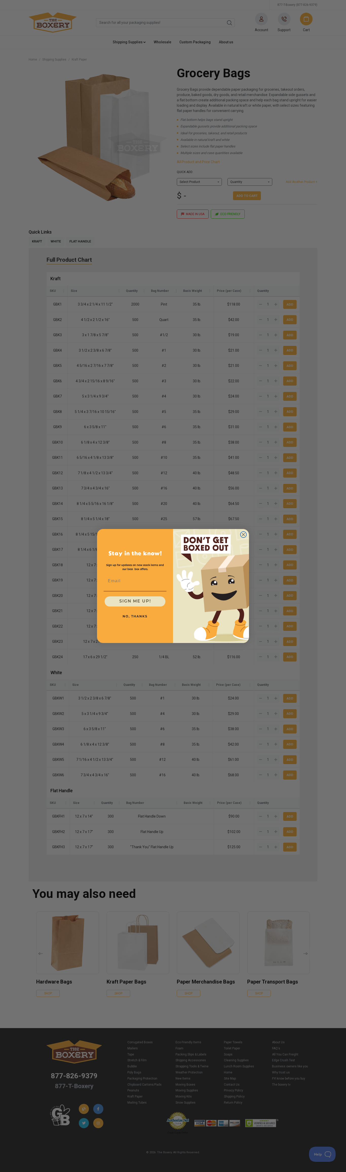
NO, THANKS (135, 616)
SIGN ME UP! (135, 601)
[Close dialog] (243, 535)
